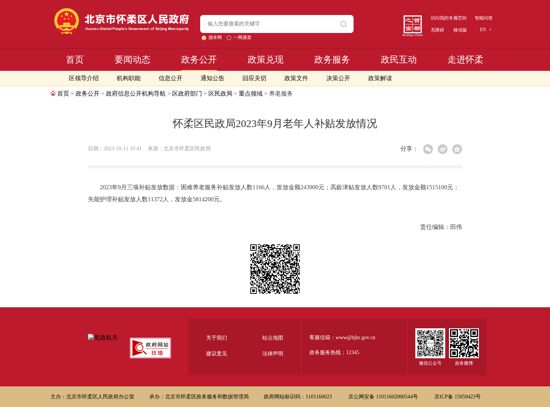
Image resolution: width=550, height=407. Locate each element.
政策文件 (296, 78)
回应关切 (254, 78)
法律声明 (272, 353)
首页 (75, 59)
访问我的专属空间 (449, 18)
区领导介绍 (84, 78)
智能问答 (484, 18)
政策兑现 (266, 59)
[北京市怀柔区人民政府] (121, 11)
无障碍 (437, 30)
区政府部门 (187, 93)
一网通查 (242, 37)
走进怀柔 (465, 59)
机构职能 (129, 78)
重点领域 (251, 93)
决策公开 (338, 78)
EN (483, 29)
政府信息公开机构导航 (136, 93)
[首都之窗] (412, 18)
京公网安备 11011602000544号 (383, 397)
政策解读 (380, 78)
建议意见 (216, 353)
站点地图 (272, 338)
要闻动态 (132, 59)
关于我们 (216, 338)
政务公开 (199, 59)
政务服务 (332, 59)
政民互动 (399, 59)
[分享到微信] (428, 149)
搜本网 (215, 37)
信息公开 (171, 78)
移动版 (460, 30)
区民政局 (220, 93)
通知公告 (212, 78)
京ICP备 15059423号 (457, 397)
